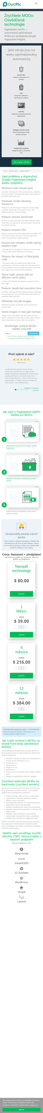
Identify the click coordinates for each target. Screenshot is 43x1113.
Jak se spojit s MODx (21, 162)
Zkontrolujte (33, 333)
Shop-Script (21, 853)
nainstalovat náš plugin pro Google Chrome (21, 338)
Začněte (21, 594)
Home (5, 171)
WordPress (21, 882)
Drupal (21, 891)
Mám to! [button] (21, 1109)
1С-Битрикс (22, 872)
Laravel (21, 901)
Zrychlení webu (13, 171)
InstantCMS (21, 863)
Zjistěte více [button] (34, 1105)
